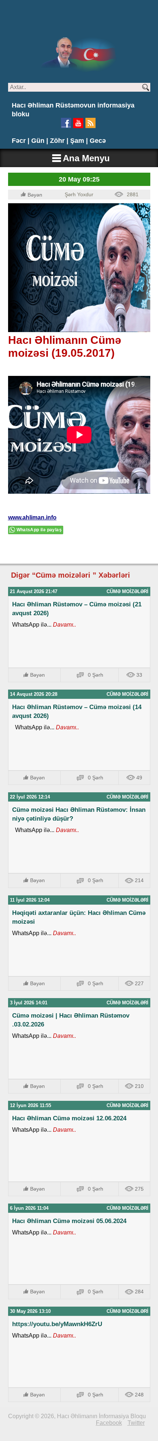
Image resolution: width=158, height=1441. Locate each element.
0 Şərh (95, 675)
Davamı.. (63, 624)
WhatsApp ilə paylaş (39, 529)
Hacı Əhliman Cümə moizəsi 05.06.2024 (69, 1221)
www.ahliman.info (32, 517)
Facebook (109, 1423)
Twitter (136, 1423)
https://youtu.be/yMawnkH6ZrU (57, 1324)
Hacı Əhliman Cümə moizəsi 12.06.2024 (69, 1118)
